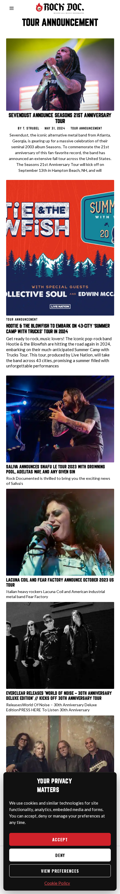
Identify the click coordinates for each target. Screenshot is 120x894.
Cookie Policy (57, 883)
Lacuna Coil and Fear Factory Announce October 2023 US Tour (60, 582)
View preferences (60, 871)
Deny (60, 855)
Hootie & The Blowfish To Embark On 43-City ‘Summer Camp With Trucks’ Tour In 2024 (58, 328)
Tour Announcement (86, 128)
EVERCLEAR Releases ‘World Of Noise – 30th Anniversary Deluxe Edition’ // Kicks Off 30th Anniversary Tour (59, 696)
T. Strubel (31, 128)
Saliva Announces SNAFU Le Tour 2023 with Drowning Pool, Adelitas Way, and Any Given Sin (55, 469)
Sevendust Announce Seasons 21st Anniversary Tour (60, 118)
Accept (60, 839)
